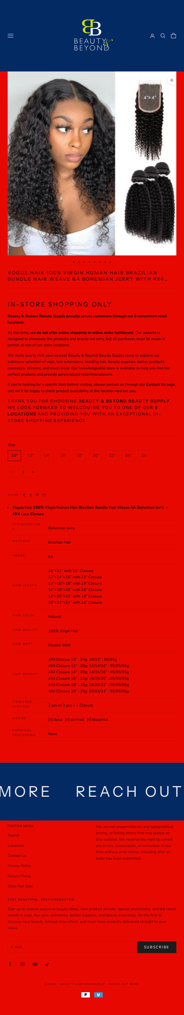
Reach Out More (124, 984)
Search (13, 835)
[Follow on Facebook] (10, 964)
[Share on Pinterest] (37, 495)
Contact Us (17, 855)
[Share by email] (44, 495)
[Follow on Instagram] (22, 964)
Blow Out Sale (20, 886)
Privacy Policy (19, 865)
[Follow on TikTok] (47, 964)
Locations (16, 845)
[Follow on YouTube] (35, 964)
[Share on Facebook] (24, 495)
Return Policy (19, 876)
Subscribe (156, 947)
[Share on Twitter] (31, 495)
